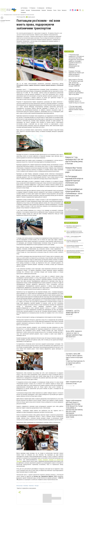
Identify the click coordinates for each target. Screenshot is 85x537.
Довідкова (44, 10)
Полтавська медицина (35, 10)
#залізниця (25, 485)
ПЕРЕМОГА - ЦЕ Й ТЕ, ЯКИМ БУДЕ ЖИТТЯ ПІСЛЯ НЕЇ (73, 312)
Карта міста (64, 10)
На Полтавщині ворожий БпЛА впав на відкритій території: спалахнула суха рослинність (74, 180)
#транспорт (31, 485)
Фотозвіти (28, 10)
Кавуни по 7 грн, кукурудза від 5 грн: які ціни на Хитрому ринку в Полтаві (74, 160)
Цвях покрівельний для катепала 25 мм (74, 382)
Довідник (41, 8)
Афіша (49, 8)
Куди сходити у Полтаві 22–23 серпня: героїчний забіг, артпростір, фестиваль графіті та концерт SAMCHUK (76, 83)
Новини (33, 8)
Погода (54, 10)
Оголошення (23, 12)
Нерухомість (49, 10)
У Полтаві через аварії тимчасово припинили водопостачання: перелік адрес (76, 109)
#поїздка (37, 485)
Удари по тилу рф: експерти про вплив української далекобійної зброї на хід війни (76, 92)
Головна (24, 8)
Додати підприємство (74, 257)
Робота (59, 10)
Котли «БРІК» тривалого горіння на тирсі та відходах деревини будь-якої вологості (74, 334)
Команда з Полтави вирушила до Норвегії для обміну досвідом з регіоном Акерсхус (76, 73)
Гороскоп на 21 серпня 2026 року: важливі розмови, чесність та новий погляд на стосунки (76, 100)
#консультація (19, 485)
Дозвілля (23, 10)
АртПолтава (71, 209)
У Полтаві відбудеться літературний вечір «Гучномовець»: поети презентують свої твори (73, 193)
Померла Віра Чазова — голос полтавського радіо (73, 170)
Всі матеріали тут (74, 216)
